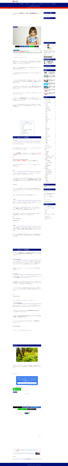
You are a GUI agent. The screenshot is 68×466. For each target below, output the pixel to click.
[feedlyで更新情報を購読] (28, 413)
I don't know (46, 217)
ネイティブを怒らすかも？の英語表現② (27, 129)
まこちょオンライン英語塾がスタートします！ (49, 197)
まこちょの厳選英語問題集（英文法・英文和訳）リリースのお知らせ (49, 194)
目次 (26, 122)
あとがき (46, 219)
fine (22, 126)
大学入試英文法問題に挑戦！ (48, 201)
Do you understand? (24, 130)
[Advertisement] (27, 20)
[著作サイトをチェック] (25, 413)
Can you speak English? (48, 218)
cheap (23, 127)
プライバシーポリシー (47, 199)
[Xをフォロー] (27, 413)
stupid (23, 128)
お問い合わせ (46, 191)
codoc (37, 385)
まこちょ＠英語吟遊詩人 (31, 385)
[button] (36, 46)
